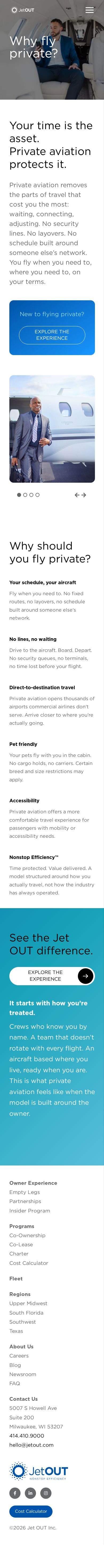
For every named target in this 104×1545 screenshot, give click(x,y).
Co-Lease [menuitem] (21, 1245)
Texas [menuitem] (16, 1331)
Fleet (16, 1279)
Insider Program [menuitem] (29, 1211)
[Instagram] (45, 1493)
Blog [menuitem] (15, 1365)
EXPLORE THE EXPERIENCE (52, 335)
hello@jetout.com (31, 1445)
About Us (21, 1346)
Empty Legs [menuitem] (24, 1192)
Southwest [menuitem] (22, 1322)
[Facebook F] (15, 1493)
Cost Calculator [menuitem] (28, 1263)
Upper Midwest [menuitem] (28, 1303)
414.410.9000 (26, 1436)
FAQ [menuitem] (14, 1383)
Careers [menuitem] (19, 1356)
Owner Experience (33, 1183)
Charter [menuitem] (19, 1254)
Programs (21, 1226)
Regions (20, 1294)
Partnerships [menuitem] (25, 1201)
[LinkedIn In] (30, 1493)
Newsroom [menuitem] (22, 1374)
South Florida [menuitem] (26, 1313)
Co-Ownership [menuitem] (27, 1235)
